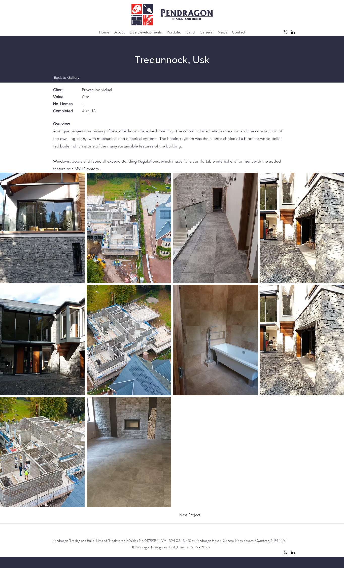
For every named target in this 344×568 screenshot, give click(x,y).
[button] (42, 228)
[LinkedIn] (292, 32)
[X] (285, 32)
